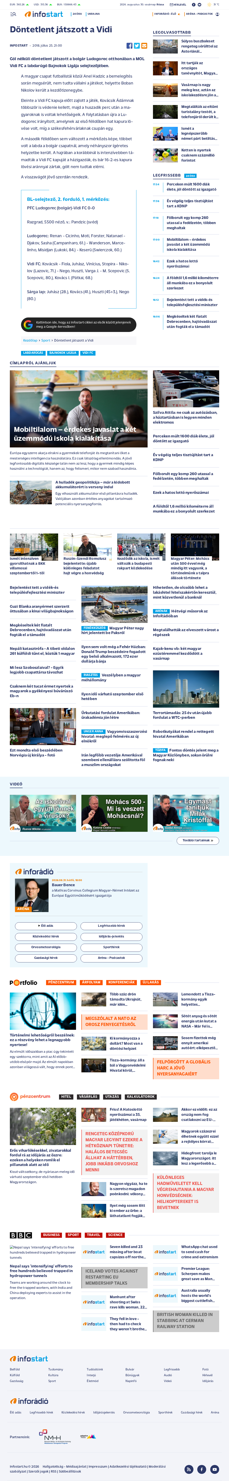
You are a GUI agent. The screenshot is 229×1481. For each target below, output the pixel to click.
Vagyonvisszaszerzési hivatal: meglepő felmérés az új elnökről (114, 737)
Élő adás (47, 926)
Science (115, 1235)
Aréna (215, 1412)
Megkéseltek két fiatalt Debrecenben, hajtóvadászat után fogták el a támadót (40, 630)
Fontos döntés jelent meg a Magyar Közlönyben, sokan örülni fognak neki (186, 755)
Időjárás (207, 1381)
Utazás (112, 1097)
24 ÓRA (190, 176)
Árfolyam (91, 982)
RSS (53, 1471)
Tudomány (55, 1369)
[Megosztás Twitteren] (137, 45)
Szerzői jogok (38, 1471)
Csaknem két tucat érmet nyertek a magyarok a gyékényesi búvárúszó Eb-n (41, 691)
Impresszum (98, 1467)
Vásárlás (88, 1097)
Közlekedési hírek (73, 1412)
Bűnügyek (132, 1375)
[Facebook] (201, 1469)
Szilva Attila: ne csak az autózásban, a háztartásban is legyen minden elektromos (185, 417)
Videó (168, 1381)
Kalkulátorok (141, 1097)
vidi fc (88, 353)
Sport (45, 340)
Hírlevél (207, 1375)
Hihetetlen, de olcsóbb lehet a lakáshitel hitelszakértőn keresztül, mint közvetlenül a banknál (184, 592)
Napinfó (131, 1381)
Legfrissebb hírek (41, 1412)
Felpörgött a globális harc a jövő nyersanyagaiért (183, 1068)
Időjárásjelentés (104, 1412)
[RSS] (188, 1469)
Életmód (92, 1381)
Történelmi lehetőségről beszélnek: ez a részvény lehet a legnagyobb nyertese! (42, 1040)
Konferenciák (121, 982)
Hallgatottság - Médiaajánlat (64, 1467)
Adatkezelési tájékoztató (128, 1467)
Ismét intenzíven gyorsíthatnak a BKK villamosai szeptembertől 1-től (27, 566)
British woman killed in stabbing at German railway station (185, 1321)
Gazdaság (16, 1381)
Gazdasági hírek (191, 1412)
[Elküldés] (144, 45)
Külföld (15, 1375)
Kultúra (53, 1375)
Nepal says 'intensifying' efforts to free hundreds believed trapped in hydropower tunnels (41, 1271)
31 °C (215, 4)
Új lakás (151, 982)
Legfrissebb (172, 1369)
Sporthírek (165, 1412)
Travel (93, 1235)
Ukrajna (94, 14)
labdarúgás (33, 353)
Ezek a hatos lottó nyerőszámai (181, 493)
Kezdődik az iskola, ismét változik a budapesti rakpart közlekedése (138, 564)
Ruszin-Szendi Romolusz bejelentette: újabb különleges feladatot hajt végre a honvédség (85, 566)
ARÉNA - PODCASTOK (199, 14)
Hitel (66, 1097)
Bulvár (129, 1369)
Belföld (15, 1369)
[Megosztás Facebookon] (129, 45)
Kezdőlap (30, 340)
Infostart (19, 45)
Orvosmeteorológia (136, 1412)
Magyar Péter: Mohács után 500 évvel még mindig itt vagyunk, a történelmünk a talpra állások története (190, 568)
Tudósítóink (95, 1369)
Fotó (205, 1369)
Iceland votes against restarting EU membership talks (111, 1277)
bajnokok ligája (62, 353)
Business (51, 1235)
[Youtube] (214, 1469)
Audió (168, 1375)
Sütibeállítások (70, 1471)
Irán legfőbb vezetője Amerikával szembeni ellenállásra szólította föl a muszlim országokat (113, 760)
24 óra (77, 14)
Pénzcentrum (61, 982)
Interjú (91, 1375)
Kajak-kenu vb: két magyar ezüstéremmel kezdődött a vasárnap (177, 654)
